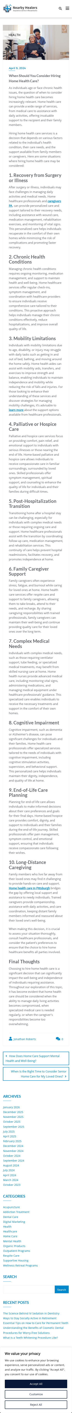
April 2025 (9, 1136)
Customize (36, 1394)
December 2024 (13, 1146)
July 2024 (9, 1170)
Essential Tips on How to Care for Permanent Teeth (35, 1323)
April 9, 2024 (17, 68)
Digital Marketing (14, 1222)
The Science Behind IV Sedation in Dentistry (31, 1313)
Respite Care (11, 1255)
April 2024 (9, 1175)
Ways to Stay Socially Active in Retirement (29, 1318)
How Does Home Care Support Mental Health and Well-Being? (33, 1058)
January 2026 (11, 1107)
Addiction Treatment (16, 1212)
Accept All (36, 1384)
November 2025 (13, 1117)
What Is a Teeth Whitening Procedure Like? (30, 1337)
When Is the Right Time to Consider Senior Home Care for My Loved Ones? (38, 1073)
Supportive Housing (15, 1260)
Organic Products (14, 1246)
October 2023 (11, 1185)
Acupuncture (11, 1207)
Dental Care (10, 1217)
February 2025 (12, 1141)
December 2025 (13, 1112)
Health (7, 1226)
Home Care (10, 1236)
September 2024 (13, 1160)
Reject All (36, 1404)
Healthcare (10, 1231)
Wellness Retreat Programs (20, 1265)
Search (10, 1277)
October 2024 (11, 1156)
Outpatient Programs (16, 1251)
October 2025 (11, 1121)
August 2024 (11, 1165)
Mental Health (12, 1241)
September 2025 (13, 1126)
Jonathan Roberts (24, 1039)
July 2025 (9, 1131)
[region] (36, 1380)
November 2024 (13, 1151)
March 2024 (10, 1180)
